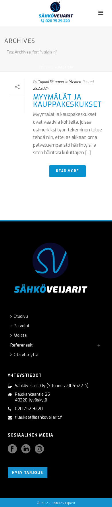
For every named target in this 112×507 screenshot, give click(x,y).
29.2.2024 (41, 88)
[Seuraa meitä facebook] (12, 449)
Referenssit (21, 345)
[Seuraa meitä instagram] (39, 449)
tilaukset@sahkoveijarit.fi (39, 417)
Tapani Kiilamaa (51, 82)
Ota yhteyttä (26, 354)
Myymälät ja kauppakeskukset (67, 101)
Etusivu (46, 67)
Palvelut (22, 326)
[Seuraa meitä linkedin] (25, 449)
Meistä (20, 335)
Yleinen (75, 82)
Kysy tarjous (27, 472)
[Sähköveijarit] (56, 13)
